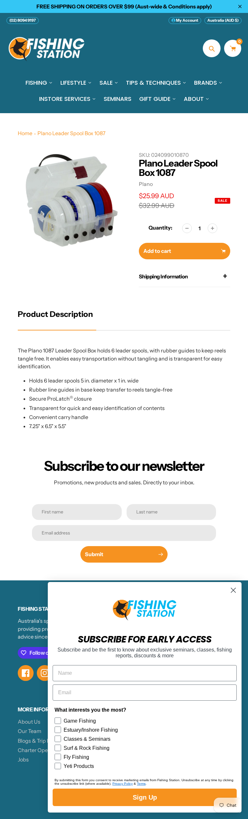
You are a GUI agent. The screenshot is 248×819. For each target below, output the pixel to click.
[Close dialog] (233, 590)
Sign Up (145, 797)
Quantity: (160, 227)
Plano (146, 184)
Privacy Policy (122, 783)
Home (25, 133)
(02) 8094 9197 (22, 20)
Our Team (29, 731)
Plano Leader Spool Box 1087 (71, 133)
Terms (141, 783)
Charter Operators (40, 750)
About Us (29, 721)
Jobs (23, 759)
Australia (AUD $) (223, 20)
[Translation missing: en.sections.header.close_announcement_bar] (240, 6)
